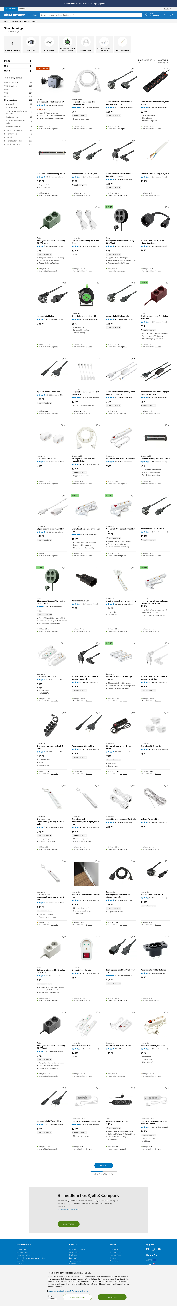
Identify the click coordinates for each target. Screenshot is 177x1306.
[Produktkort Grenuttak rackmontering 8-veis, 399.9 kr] (52, 153)
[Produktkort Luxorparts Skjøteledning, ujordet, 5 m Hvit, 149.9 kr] (52, 508)
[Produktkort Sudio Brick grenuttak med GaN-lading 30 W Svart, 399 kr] (52, 1025)
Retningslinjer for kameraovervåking (30, 1258)
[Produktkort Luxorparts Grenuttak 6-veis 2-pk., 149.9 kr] (86, 1025)
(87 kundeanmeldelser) (159, 107)
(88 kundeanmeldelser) (125, 179)
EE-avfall (19, 1264)
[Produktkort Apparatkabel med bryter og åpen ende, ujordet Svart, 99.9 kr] (155, 371)
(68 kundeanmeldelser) (159, 682)
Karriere (72, 1264)
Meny (34, 15)
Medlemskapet (74, 1252)
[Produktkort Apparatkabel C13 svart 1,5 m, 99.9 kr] (86, 153)
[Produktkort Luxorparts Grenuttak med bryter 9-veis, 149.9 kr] (121, 1025)
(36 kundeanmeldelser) (159, 822)
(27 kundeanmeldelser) (56, 246)
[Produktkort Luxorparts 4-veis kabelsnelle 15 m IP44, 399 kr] (86, 295)
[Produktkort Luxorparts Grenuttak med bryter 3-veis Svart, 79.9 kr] (121, 725)
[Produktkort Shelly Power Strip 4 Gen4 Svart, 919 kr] (121, 1100)
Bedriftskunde (22, 1252)
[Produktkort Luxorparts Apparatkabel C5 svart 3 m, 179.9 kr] (155, 874)
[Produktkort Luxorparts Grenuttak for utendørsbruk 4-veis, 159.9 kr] (52, 725)
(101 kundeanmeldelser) (91, 1124)
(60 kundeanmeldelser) (125, 822)
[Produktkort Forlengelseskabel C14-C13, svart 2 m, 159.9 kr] (121, 949)
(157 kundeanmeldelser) (91, 107)
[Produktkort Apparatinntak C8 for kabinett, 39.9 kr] (155, 949)
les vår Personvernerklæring (77, 1291)
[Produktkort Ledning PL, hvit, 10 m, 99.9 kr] (155, 798)
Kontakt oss (21, 1249)
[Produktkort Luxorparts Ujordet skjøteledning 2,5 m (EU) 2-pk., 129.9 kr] (86, 220)
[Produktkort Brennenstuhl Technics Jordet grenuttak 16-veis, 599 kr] (155, 438)
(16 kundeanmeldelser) (125, 397)
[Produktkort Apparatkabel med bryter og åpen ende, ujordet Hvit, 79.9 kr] (121, 371)
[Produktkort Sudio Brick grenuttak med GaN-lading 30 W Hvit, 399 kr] (52, 949)
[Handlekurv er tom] (171, 15)
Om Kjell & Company (77, 1249)
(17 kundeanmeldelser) (90, 604)
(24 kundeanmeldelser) (159, 462)
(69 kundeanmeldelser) (56, 105)
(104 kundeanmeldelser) (125, 107)
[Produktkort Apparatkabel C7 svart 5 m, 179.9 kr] (86, 725)
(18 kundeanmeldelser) (159, 246)
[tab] (11, 9)
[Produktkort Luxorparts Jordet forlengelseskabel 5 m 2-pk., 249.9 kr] (121, 798)
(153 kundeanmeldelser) (91, 973)
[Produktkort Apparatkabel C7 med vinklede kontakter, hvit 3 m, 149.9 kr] (155, 656)
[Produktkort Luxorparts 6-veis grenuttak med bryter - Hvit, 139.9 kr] (121, 580)
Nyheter (113, 1258)
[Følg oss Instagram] (153, 1249)
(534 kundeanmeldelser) (125, 752)
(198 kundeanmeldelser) (56, 680)
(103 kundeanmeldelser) (160, 1127)
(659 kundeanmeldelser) (56, 827)
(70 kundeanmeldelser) (90, 319)
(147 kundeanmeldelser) (91, 177)
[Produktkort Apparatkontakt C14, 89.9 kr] (86, 580)
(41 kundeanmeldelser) (125, 900)
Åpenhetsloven (75, 1261)
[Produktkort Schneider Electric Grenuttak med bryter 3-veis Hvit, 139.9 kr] (86, 1100)
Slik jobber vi (74, 1255)
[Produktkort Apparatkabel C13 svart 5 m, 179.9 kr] (155, 508)
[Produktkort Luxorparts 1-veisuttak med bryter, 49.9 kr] (86, 949)
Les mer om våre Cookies (57, 1291)
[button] (17, 31)
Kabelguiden (114, 1249)
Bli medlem (68, 1224)
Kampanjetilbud (116, 1252)
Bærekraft (73, 1258)
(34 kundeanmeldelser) (56, 177)
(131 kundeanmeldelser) (160, 749)
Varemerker (114, 1261)
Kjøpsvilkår (20, 1261)
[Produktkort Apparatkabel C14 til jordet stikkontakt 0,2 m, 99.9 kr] (155, 220)
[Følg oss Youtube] (159, 1249)
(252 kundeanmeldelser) (56, 395)
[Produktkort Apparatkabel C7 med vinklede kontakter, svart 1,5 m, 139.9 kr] (86, 656)
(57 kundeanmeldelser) (159, 898)
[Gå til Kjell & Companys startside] (15, 15)
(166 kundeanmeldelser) (56, 752)
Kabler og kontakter (15, 78)
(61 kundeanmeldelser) (125, 1049)
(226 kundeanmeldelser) (91, 246)
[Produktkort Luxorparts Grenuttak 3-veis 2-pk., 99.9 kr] (52, 656)
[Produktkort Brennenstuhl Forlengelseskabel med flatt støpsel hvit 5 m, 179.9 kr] (86, 438)
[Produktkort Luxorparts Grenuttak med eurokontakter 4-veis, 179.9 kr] (86, 874)
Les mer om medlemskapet (68, 1209)
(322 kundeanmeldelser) (56, 462)
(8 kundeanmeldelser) (125, 976)
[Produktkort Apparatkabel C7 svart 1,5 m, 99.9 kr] (52, 1100)
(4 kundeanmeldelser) (159, 973)
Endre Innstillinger (52, 1297)
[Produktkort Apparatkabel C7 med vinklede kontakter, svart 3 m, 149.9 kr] (121, 153)
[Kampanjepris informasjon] (50, 110)
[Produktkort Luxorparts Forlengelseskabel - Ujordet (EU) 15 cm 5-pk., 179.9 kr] (86, 371)
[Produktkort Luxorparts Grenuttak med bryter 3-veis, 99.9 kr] (155, 1025)
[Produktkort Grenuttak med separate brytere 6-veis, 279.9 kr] (155, 81)
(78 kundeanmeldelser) (56, 319)
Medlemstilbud (115, 1255)
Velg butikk (54, 129)
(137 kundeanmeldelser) (91, 900)
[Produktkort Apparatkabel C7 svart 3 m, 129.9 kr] (52, 371)
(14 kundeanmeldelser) (159, 177)
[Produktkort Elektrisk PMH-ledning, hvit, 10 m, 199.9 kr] (155, 153)
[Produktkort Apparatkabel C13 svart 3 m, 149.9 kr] (121, 295)
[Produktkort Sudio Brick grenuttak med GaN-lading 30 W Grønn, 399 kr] (52, 220)
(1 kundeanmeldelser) (90, 534)
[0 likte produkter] (165, 15)
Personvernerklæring (24, 1255)
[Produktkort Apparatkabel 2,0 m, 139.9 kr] (52, 295)
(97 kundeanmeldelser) (125, 462)
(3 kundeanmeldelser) (125, 246)
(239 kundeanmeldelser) (125, 604)
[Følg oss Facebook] (147, 1249)
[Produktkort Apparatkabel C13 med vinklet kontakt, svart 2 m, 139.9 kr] (121, 81)
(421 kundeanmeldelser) (160, 1049)
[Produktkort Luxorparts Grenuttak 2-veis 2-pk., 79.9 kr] (52, 438)
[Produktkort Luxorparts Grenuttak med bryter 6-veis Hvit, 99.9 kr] (121, 438)
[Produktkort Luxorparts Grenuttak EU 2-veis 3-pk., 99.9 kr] (155, 725)
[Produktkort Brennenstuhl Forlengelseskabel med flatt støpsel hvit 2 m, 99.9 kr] (86, 81)
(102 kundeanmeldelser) (91, 397)
